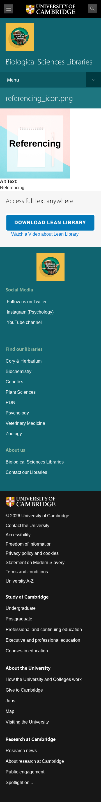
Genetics (14, 381)
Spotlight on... (19, 782)
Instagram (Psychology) (30, 312)
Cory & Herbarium (24, 361)
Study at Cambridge (27, 597)
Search (92, 8)
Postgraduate (19, 618)
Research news (21, 750)
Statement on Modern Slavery (35, 562)
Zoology (14, 433)
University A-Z (20, 581)
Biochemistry (18, 371)
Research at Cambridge (31, 739)
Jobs (10, 700)
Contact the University (27, 525)
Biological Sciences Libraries (35, 462)
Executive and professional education (43, 640)
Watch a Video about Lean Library (45, 234)
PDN (10, 402)
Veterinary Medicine (25, 423)
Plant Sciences (21, 392)
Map (10, 711)
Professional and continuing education (44, 629)
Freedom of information (29, 544)
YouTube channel (24, 322)
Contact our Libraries (26, 472)
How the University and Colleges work (44, 679)
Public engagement (25, 771)
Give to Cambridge (24, 690)
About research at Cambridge (35, 761)
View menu (8, 8)
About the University (28, 668)
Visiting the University (27, 722)
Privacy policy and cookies (32, 553)
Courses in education (27, 650)
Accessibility (18, 534)
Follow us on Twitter (26, 301)
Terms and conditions (27, 571)
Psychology (17, 413)
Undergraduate (21, 608)
